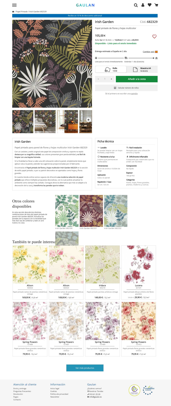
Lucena (138, 285)
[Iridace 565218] (102, 265)
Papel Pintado (22, 11)
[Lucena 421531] (138, 265)
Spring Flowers (30, 342)
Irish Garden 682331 (88, 228)
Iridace (102, 285)
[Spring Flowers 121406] (30, 321)
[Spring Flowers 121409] (102, 321)
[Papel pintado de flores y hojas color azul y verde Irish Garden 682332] (126, 211)
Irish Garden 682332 (112, 228)
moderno (137, 185)
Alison (30, 285)
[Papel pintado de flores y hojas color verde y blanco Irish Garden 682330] (77, 211)
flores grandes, (143, 182)
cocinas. (145, 185)
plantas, (129, 185)
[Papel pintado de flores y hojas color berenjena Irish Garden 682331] (101, 211)
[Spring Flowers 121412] (138, 321)
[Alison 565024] (30, 265)
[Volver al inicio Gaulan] (13, 11)
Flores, (129, 182)
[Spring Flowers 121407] (66, 321)
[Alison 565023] (66, 265)
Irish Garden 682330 (64, 228)
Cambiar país (148, 52)
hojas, (134, 182)
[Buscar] (136, 5)
